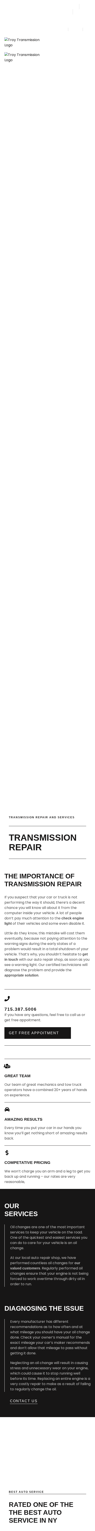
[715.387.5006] (7, 998)
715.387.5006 (20, 1009)
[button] (87, 42)
